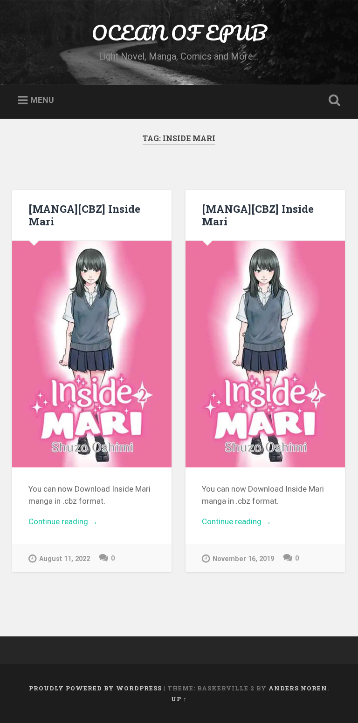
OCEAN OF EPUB (179, 32)
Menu (42, 100)
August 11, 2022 (64, 559)
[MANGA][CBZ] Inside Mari (84, 215)
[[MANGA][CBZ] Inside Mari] (92, 354)
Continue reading (92, 522)
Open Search (332, 100)
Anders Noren (297, 688)
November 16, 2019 (243, 559)
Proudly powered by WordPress (95, 688)
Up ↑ (179, 699)
